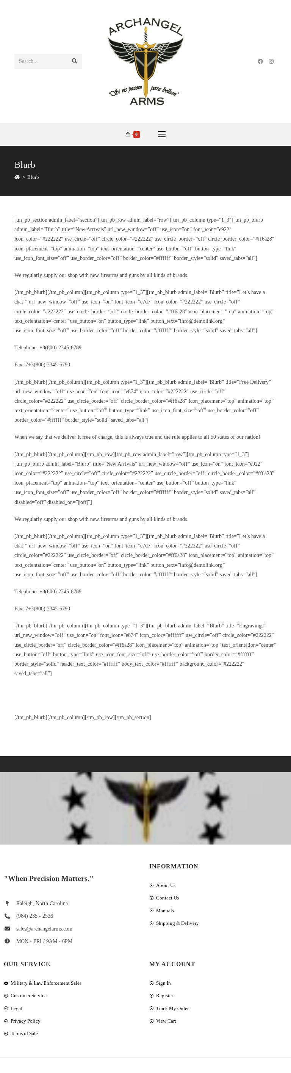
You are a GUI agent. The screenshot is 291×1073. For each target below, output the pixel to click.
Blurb (33, 177)
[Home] (17, 177)
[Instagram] (271, 61)
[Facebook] (260, 61)
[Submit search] (74, 61)
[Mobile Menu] (162, 134)
